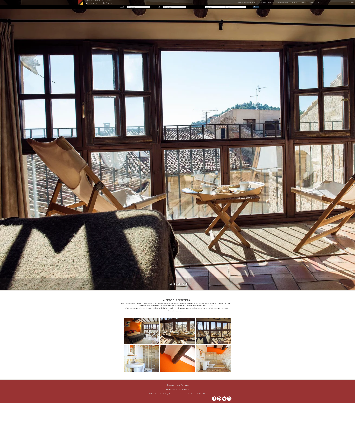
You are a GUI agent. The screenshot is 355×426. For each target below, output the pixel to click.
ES (353, 2)
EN (351, 2)
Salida (158, 7)
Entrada (122, 7)
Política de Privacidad (198, 394)
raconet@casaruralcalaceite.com (177, 389)
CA (349, 2)
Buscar (256, 7)
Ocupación (195, 7)
